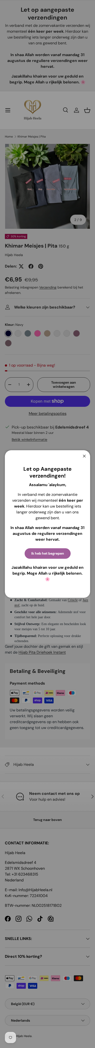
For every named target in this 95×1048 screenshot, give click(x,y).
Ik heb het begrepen (47, 553)
